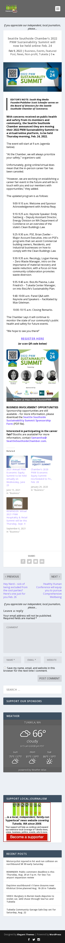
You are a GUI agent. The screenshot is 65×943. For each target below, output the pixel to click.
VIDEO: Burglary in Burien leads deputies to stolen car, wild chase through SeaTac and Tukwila (30, 898)
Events (40, 51)
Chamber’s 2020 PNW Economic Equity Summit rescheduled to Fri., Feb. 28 (41, 476)
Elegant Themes (25, 934)
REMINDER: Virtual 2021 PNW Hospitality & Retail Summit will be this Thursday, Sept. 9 (16, 517)
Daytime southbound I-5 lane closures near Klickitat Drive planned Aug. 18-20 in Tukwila (31, 887)
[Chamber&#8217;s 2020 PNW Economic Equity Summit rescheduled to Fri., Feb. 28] (41, 462)
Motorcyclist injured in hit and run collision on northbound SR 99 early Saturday (32, 863)
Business (30, 51)
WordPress (55, 934)
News (20, 54)
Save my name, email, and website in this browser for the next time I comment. (29, 669)
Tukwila (43, 54)
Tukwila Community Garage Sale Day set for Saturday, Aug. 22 (31, 911)
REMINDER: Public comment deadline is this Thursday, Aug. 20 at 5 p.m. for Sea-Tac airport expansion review (30, 874)
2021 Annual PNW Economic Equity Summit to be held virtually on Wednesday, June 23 (16, 477)
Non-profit (31, 54)
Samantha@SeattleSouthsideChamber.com (26, 439)
